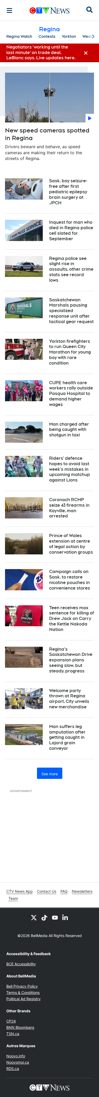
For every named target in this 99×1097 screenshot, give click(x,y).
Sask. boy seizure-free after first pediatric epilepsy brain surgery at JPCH (68, 191)
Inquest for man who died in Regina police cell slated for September (71, 230)
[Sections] (9, 10)
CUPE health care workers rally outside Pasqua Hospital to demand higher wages (71, 393)
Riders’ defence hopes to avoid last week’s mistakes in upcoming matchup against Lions (69, 469)
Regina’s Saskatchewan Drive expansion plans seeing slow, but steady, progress (70, 660)
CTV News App (19, 891)
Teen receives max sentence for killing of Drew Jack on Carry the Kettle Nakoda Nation (71, 618)
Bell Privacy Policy (22, 986)
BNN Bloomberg (20, 1027)
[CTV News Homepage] (49, 10)
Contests (47, 36)
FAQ (64, 891)
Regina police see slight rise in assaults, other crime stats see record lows (71, 269)
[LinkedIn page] (65, 917)
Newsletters (82, 891)
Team (13, 898)
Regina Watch (19, 36)
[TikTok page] (44, 917)
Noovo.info (15, 1056)
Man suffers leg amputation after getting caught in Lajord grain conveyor (67, 737)
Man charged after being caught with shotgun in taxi (69, 430)
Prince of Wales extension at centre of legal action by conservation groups (71, 543)
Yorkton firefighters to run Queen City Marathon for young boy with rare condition (70, 352)
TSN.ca (12, 1033)
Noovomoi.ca (17, 1062)
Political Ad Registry (23, 999)
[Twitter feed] (34, 917)
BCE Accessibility (21, 964)
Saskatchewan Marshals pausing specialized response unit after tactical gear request (71, 310)
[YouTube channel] (55, 917)
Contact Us (46, 891)
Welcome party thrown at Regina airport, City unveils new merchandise (69, 698)
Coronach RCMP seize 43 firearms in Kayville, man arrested (69, 507)
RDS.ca (12, 1068)
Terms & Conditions (23, 992)
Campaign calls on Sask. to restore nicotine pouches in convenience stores (69, 579)
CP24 (11, 1021)
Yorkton (69, 36)
